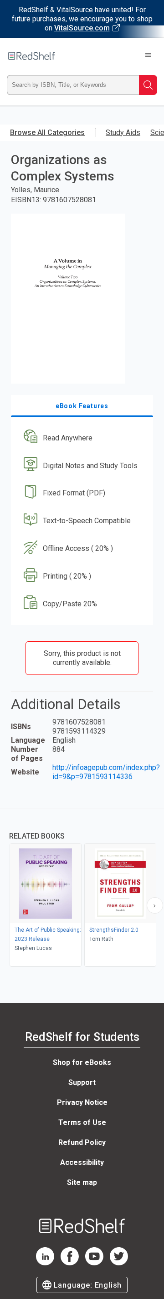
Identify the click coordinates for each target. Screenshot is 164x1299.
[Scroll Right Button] (155, 905)
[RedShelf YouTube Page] (94, 1263)
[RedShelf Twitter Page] (119, 1263)
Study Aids (123, 132)
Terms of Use (82, 1122)
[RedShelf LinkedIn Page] (45, 1263)
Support (82, 1082)
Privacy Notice (82, 1102)
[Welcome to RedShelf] (31, 55)
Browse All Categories (47, 132)
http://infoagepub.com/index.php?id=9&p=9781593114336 (106, 772)
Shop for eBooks (82, 1062)
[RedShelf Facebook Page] (70, 1263)
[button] (80, 438)
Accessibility (82, 1162)
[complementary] (82, 889)
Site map (82, 1182)
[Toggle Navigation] (148, 55)
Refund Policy (82, 1142)
